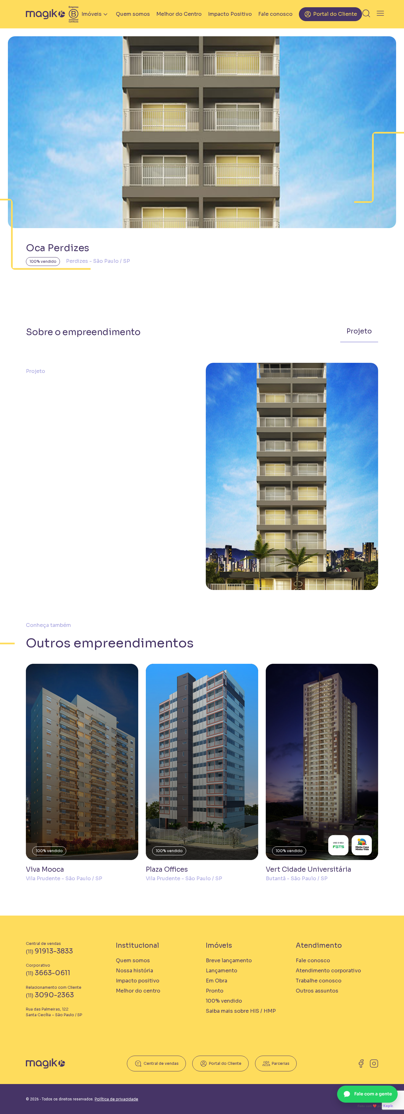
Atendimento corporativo (328, 970)
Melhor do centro (138, 990)
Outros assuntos (317, 990)
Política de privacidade (116, 1099)
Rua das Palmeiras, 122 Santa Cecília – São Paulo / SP (54, 1012)
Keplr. (388, 1106)
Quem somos (133, 14)
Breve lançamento (229, 960)
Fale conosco (275, 14)
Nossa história (134, 970)
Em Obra (216, 980)
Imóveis (91, 14)
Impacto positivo (137, 980)
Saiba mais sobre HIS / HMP (241, 1011)
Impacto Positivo (230, 14)
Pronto (214, 990)
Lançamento (221, 970)
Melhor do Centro (179, 14)
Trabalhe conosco (319, 980)
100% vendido (42, 261)
